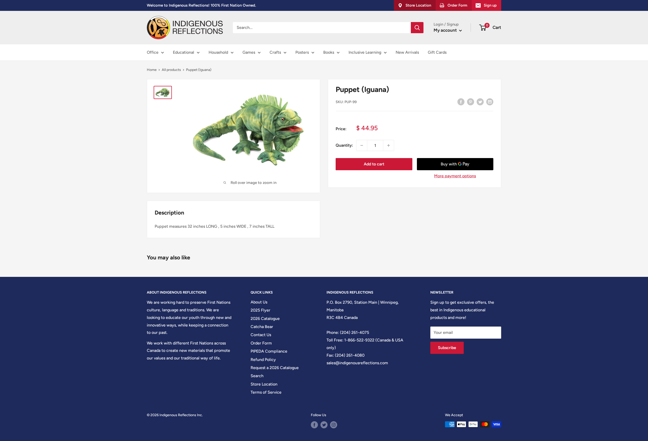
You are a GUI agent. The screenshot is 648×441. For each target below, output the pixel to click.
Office (152, 52)
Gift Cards (437, 52)
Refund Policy (263, 359)
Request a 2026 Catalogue (275, 367)
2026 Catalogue (265, 318)
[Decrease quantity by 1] (361, 145)
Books (328, 52)
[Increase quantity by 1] (388, 145)
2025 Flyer (260, 310)
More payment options (455, 176)
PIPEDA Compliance (269, 351)
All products (171, 70)
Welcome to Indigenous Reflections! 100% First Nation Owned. (201, 5)
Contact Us (261, 334)
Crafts (275, 52)
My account (446, 30)
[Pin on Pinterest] (470, 101)
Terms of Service (266, 392)
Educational (183, 52)
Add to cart (374, 164)
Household (218, 52)
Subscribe (447, 347)
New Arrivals (407, 52)
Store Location (264, 384)
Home (152, 70)
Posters (302, 52)
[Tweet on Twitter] (480, 101)
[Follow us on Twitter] (324, 424)
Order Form (261, 343)
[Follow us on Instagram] (333, 424)
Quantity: (344, 145)
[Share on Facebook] (460, 101)
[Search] (417, 27)
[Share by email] (489, 101)
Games (248, 52)
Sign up (490, 5)
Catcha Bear (262, 326)
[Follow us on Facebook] (314, 424)
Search (257, 375)
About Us (259, 302)
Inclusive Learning (365, 52)
